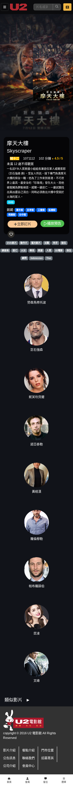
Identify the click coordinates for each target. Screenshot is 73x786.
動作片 (23, 243)
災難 (46, 243)
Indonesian (37, 258)
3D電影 (59, 250)
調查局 (5, 250)
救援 (40, 250)
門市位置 (47, 750)
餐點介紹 (28, 750)
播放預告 (54, 223)
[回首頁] (18, 7)
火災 (23, 250)
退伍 (63, 243)
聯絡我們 (28, 758)
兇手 (55, 243)
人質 (49, 250)
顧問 (24, 258)
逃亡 (15, 250)
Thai (48, 258)
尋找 (32, 250)
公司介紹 (9, 766)
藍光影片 (36, 243)
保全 (69, 250)
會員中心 (28, 766)
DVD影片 (12, 243)
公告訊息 (9, 758)
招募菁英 (47, 758)
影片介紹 (9, 750)
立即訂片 (24, 224)
